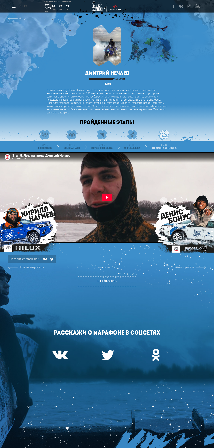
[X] (52, 259)
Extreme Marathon (98, 6)
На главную (107, 281)
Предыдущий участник (31, 267)
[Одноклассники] (154, 354)
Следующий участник (183, 267)
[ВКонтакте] (45, 259)
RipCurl (115, 6)
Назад (22, 18)
